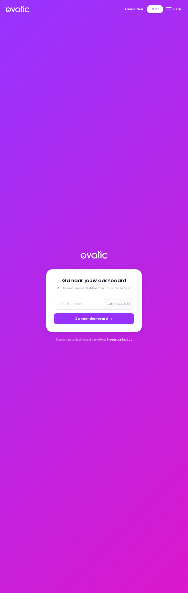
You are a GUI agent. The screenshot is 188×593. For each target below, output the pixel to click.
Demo (155, 9)
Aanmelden (133, 9)
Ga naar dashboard (91, 318)
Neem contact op (119, 340)
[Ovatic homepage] (17, 9)
